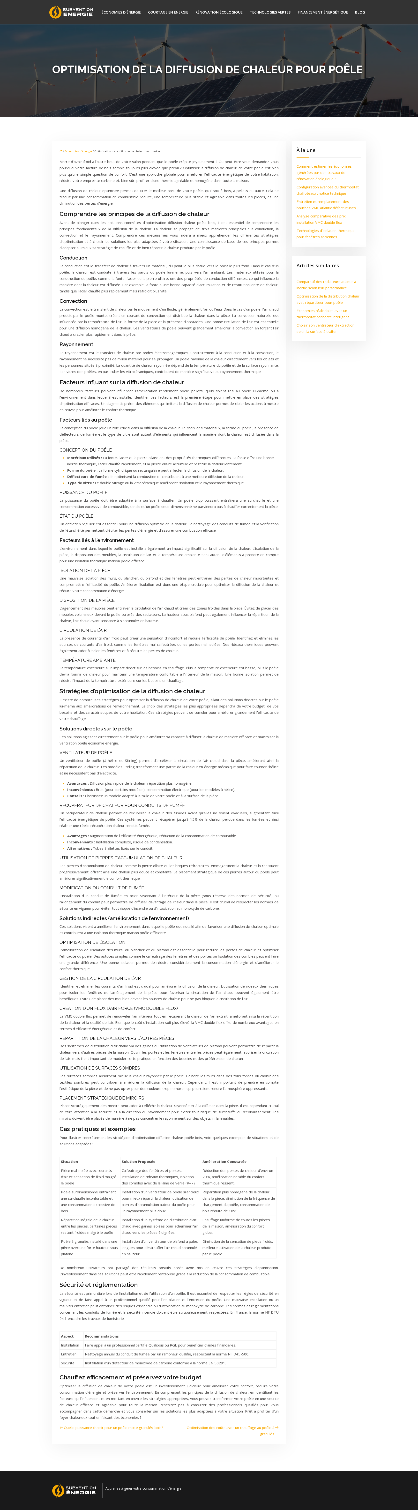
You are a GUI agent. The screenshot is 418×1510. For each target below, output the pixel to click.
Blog (360, 12)
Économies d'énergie (78, 151)
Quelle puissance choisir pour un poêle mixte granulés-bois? (113, 1427)
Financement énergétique (323, 12)
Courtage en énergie (168, 12)
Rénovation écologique (219, 12)
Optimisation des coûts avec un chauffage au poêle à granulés (230, 1430)
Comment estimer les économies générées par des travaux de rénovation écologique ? (324, 172)
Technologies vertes (270, 12)
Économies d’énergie (121, 12)
